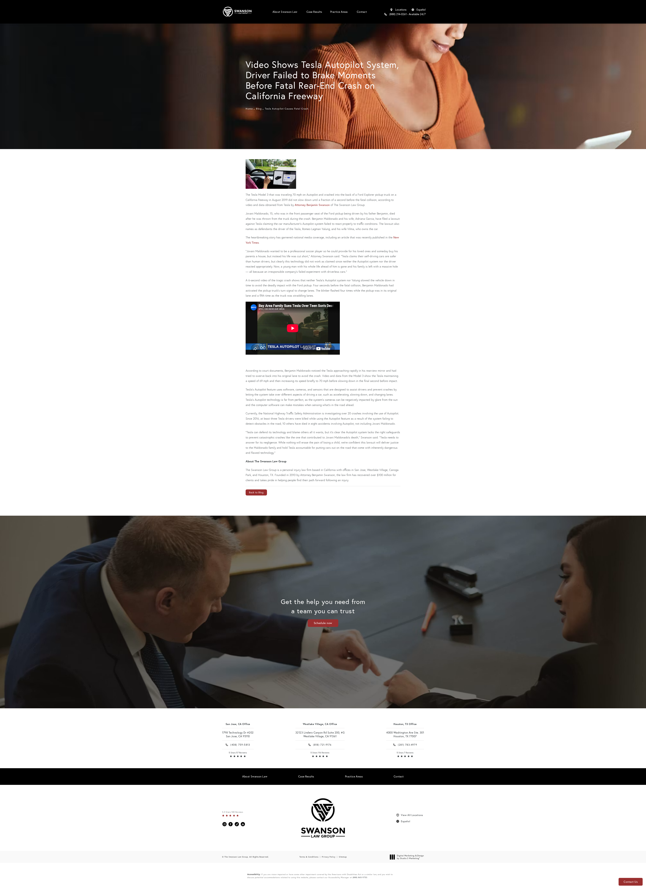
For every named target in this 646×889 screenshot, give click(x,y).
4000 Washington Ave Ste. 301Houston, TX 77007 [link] (405, 734)
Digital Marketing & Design (410, 857)
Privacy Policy (328, 857)
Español (421, 9)
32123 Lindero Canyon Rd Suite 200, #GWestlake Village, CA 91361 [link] (320, 734)
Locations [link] (400, 9)
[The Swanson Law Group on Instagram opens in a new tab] (224, 824)
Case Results (314, 11)
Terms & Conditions (308, 857)
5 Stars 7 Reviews (405, 752)
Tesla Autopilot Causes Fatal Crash (286, 108)
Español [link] (405, 821)
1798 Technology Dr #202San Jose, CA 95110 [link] (238, 734)
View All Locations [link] (412, 815)
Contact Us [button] (631, 881)
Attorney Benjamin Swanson (312, 205)
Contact (362, 11)
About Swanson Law (285, 11)
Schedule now (323, 623)
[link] (405, 14)
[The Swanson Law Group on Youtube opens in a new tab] (243, 824)
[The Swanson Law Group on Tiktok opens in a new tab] (237, 824)
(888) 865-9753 (360, 877)
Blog (259, 108)
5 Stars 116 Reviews (320, 752)
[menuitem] (224, 824)
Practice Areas (339, 11)
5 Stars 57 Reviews (238, 752)
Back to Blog (256, 492)
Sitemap (343, 857)
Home (249, 108)
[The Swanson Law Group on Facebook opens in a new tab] (230, 824)
